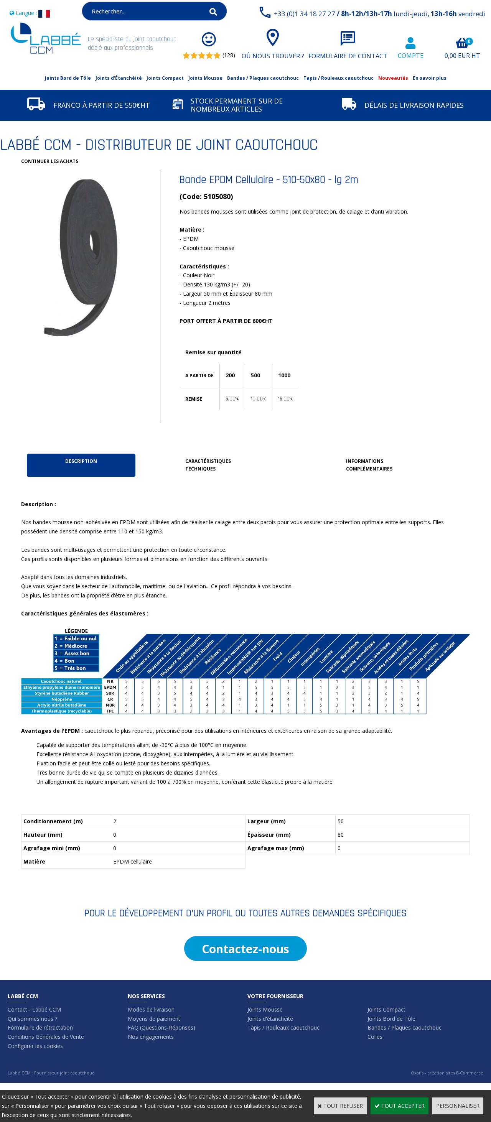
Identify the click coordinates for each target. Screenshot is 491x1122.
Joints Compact (165, 78)
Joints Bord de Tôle (68, 78)
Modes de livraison (151, 1009)
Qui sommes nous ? (32, 1018)
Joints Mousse (205, 78)
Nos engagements (151, 1036)
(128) (228, 55)
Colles (374, 1036)
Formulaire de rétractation (40, 1027)
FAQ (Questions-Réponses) (161, 1027)
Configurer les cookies (35, 1046)
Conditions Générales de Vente (46, 1036)
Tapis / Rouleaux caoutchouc (338, 78)
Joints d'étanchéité (270, 1018)
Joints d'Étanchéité (119, 78)
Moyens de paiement (154, 1018)
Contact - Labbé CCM (34, 1009)
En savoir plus (430, 78)
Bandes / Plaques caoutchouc (263, 78)
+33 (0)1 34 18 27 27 (379, 13)
